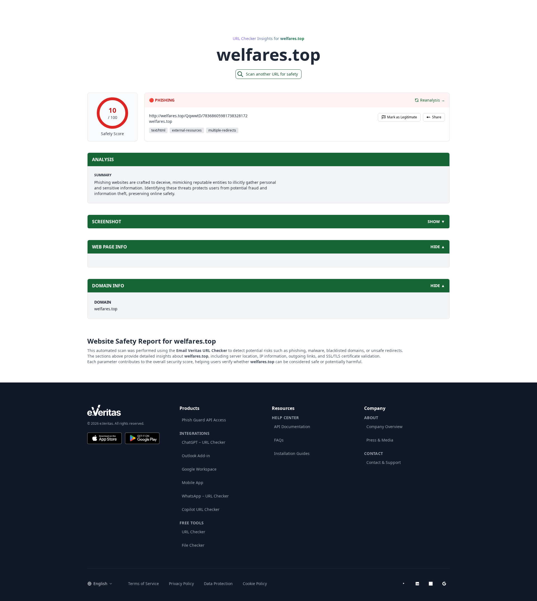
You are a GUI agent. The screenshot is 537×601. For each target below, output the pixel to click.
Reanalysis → (432, 100)
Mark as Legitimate (402, 117)
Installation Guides (292, 453)
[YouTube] (403, 583)
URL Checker (193, 531)
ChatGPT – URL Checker (203, 442)
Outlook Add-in (196, 455)
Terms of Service (143, 583)
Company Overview (384, 426)
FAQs (279, 440)
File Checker (193, 545)
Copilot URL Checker (201, 509)
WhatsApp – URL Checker (205, 496)
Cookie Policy (255, 583)
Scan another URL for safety (272, 74)
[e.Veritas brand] (123, 410)
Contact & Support (383, 462)
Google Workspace (199, 469)
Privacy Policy (181, 583)
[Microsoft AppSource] (430, 583)
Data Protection (218, 583)
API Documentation (292, 426)
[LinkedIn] (417, 583)
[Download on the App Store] (104, 438)
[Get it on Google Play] (142, 438)
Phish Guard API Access (204, 419)
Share (436, 117)
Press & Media (379, 440)
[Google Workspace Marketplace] (444, 583)
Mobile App (192, 482)
